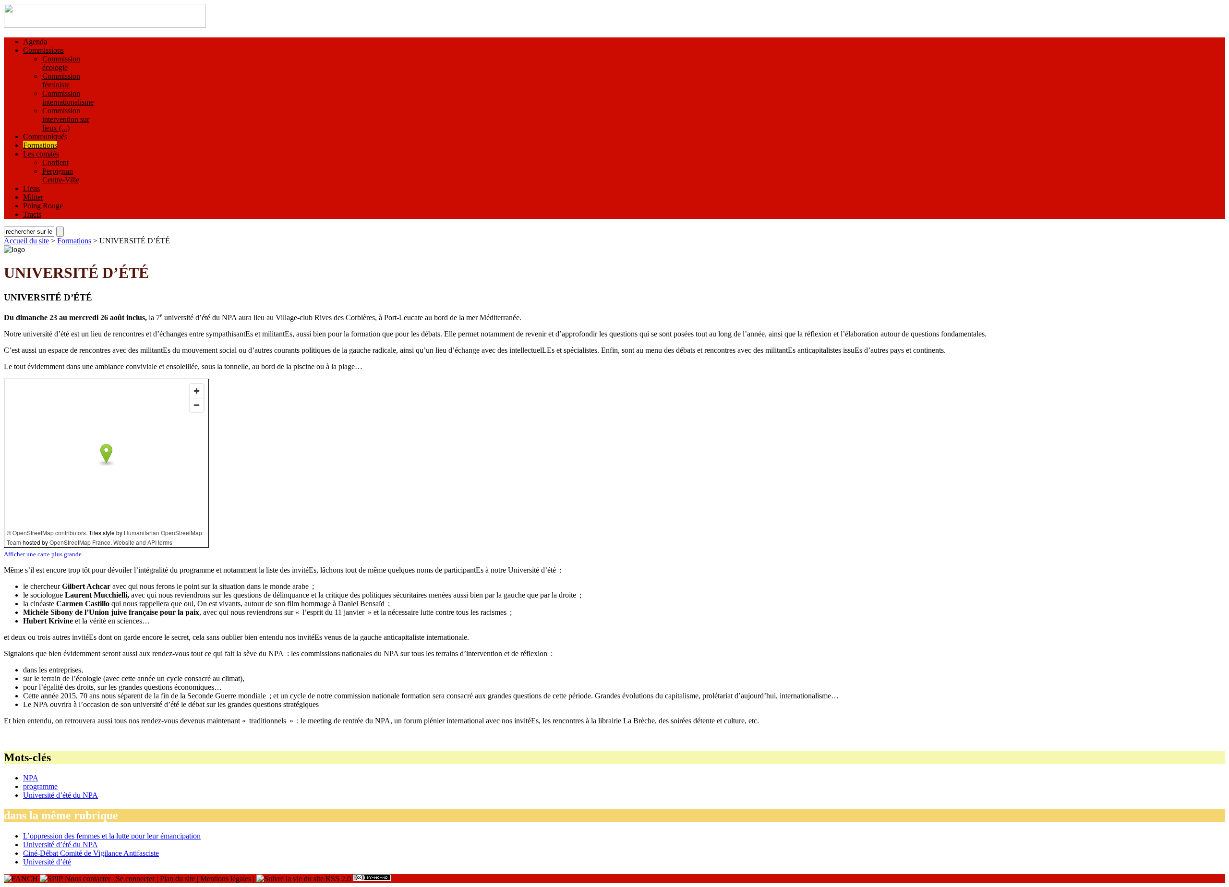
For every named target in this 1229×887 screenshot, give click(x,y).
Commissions (43, 50)
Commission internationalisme (68, 97)
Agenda (35, 41)
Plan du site (177, 879)
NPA (30, 778)
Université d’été (47, 862)
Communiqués (45, 136)
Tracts (32, 214)
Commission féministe (61, 80)
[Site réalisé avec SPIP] (51, 879)
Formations (40, 145)
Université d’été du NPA (60, 795)
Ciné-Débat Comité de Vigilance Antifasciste (91, 853)
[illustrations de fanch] (21, 879)
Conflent (55, 162)
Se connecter (135, 879)
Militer (33, 197)
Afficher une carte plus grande (43, 554)
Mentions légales (225, 879)
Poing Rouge (43, 206)
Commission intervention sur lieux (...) (65, 119)
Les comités (41, 154)
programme (40, 786)
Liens (31, 188)
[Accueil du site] (105, 25)
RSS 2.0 (337, 879)
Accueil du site (26, 241)
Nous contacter (87, 879)
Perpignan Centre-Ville (60, 175)
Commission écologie (61, 63)
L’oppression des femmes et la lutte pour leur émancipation (112, 836)
